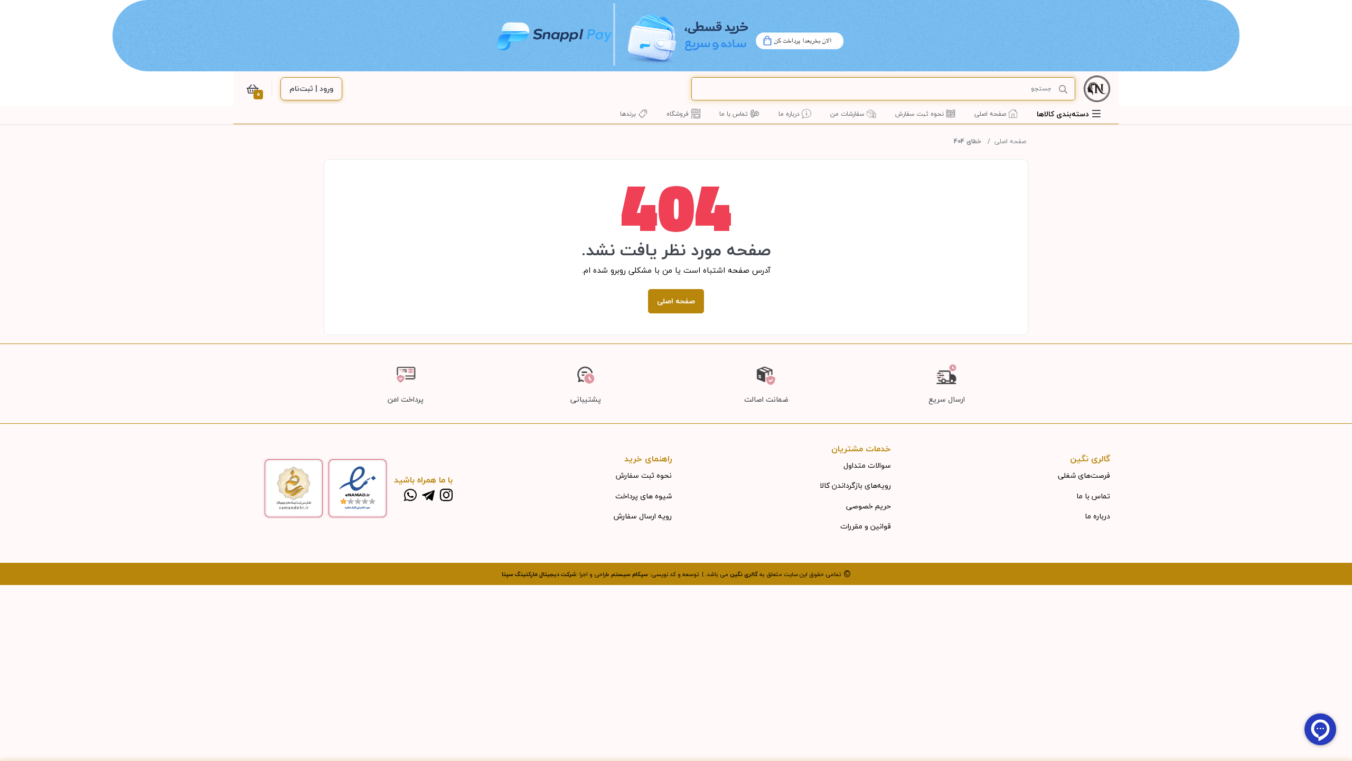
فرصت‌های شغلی (1084, 475)
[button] (1068, 114)
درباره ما (1097, 516)
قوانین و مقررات (865, 526)
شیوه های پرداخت (643, 496)
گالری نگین (744, 574)
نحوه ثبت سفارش (644, 475)
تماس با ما (1093, 496)
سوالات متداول (867, 465)
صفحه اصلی (1010, 141)
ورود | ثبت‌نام (311, 88)
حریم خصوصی (868, 506)
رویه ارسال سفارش (643, 516)
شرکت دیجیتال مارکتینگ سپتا (539, 574)
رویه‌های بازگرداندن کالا (855, 485)
